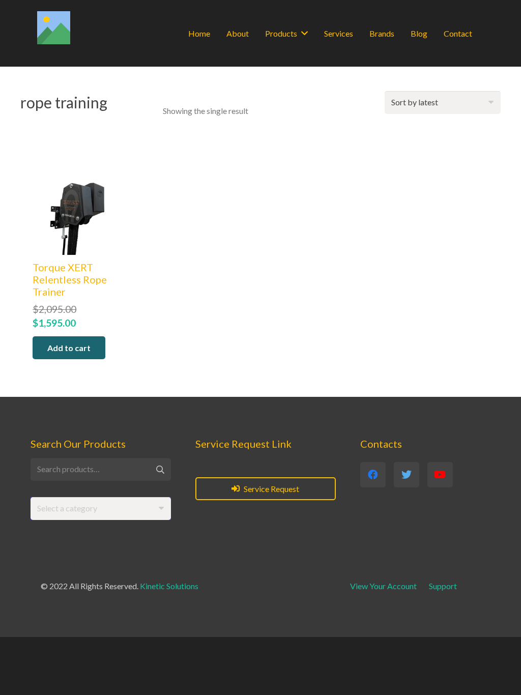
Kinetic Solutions (169, 586)
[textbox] (67, 508)
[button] (69, 347)
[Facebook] (373, 474)
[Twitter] (406, 474)
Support (443, 586)
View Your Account (383, 586)
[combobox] (101, 508)
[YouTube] (440, 474)
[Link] (53, 27)
